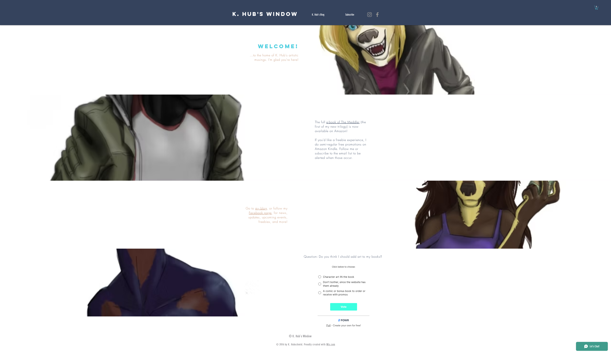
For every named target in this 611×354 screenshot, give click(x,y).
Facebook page (260, 213)
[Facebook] (377, 14)
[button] (596, 8)
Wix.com (330, 344)
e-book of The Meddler (343, 122)
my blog (261, 208)
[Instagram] (369, 14)
